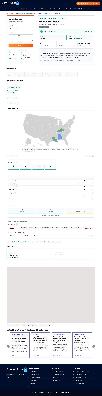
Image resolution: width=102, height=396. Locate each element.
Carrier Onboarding (55, 8)
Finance (10, 8)
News (4, 8)
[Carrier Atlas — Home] (10, 3)
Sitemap (67, 392)
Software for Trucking (81, 374)
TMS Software (43, 8)
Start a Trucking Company (82, 371)
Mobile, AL (47, 13)
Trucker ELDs (67, 8)
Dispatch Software (79, 8)
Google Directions (14, 325)
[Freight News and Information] (17, 369)
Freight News (34, 371)
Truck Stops (33, 8)
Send (21, 45)
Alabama (39, 13)
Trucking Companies (21, 8)
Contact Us (33, 386)
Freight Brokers (80, 383)
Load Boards (91, 8)
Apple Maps (26, 325)
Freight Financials (35, 374)
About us (33, 383)
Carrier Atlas (10, 13)
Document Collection (58, 374)
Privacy (57, 392)
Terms (62, 392)
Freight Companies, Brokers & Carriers (25, 13)
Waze (35, 325)
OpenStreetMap (45, 325)
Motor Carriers (35, 377)
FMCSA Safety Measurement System (20, 241)
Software (56, 377)
